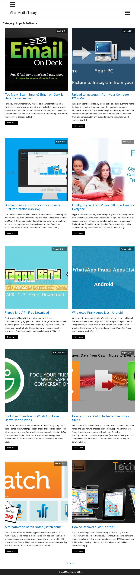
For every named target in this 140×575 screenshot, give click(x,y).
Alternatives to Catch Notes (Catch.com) (33, 527)
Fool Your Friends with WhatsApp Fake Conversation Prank (32, 418)
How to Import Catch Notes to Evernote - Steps (100, 418)
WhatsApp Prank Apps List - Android (97, 312)
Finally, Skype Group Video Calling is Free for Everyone (103, 207)
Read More (11, 123)
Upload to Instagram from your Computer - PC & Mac (102, 96)
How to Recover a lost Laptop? (93, 527)
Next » (72, 563)
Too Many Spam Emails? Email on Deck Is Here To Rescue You (34, 96)
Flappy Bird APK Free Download (27, 312)
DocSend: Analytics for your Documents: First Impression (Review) (33, 207)
